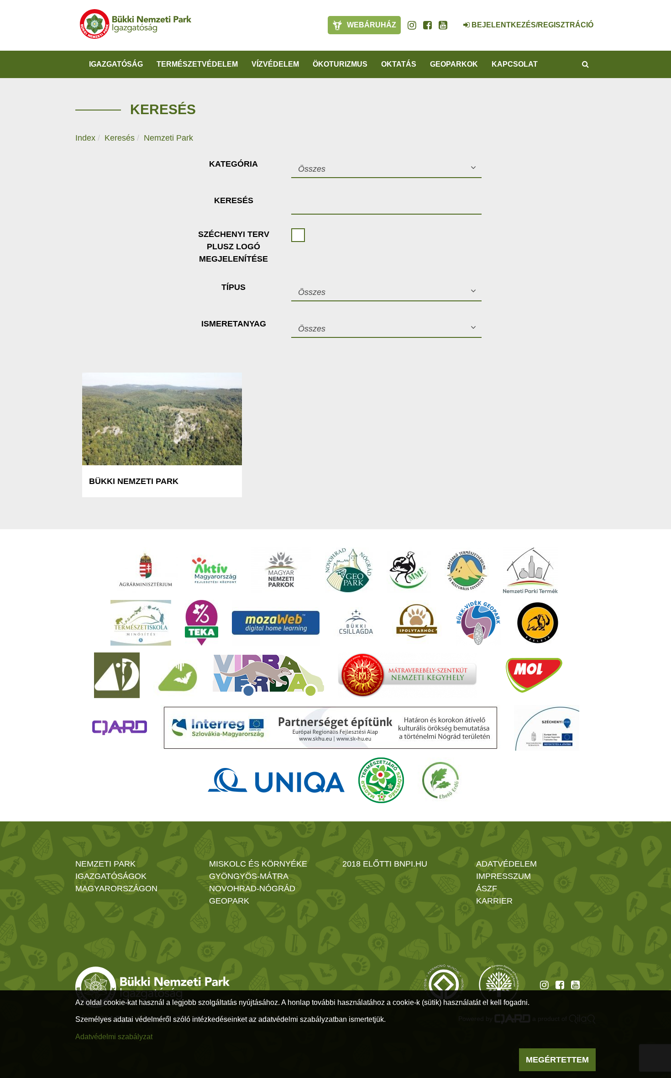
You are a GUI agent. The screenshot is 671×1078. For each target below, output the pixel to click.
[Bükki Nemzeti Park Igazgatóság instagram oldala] (412, 25)
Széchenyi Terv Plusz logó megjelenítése (233, 246)
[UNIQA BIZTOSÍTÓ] (276, 780)
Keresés (120, 137)
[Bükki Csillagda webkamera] (454, 20)
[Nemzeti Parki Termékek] (530, 570)
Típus (233, 287)
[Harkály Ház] (117, 675)
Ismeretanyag (233, 323)
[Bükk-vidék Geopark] (478, 623)
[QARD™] (119, 727)
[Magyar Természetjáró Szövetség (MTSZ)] (381, 780)
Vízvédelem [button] (275, 64)
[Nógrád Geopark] (349, 570)
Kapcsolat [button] (515, 64)
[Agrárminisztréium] (146, 570)
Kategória (233, 163)
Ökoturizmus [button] (340, 64)
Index (85, 137)
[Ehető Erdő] (440, 780)
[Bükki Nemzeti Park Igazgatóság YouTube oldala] (443, 25)
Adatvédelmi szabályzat (113, 1037)
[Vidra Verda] (268, 675)
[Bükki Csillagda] (355, 623)
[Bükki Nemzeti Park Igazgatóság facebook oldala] (427, 25)
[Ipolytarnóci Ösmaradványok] (417, 623)
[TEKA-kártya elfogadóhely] (201, 623)
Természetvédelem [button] (197, 64)
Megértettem (557, 1059)
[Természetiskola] (140, 623)
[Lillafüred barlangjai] (176, 675)
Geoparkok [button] (454, 64)
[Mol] (534, 675)
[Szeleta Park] (538, 623)
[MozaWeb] (276, 623)
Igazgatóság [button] (116, 64)
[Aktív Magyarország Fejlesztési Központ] (214, 570)
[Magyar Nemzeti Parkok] (281, 570)
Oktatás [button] (398, 64)
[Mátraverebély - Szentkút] (407, 675)
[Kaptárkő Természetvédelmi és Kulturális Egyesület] (467, 570)
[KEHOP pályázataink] (546, 728)
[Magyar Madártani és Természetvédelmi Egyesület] (409, 570)
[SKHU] (330, 728)
